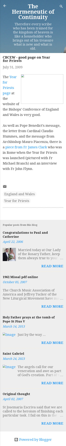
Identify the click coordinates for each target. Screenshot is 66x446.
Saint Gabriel (13, 353)
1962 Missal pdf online (20, 277)
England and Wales (19, 194)
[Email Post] (5, 187)
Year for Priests (16, 201)
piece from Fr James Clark (26, 147)
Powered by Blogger (35, 440)
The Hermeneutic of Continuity (33, 11)
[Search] (61, 7)
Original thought (16, 394)
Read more (52, 266)
